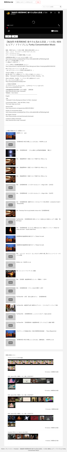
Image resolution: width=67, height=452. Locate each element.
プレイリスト (9, 448)
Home (2, 448)
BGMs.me (8, 2)
